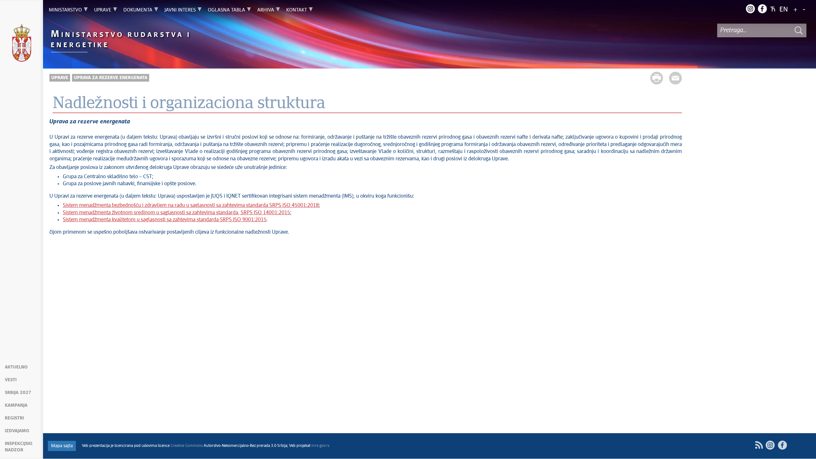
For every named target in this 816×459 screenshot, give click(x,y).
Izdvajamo (17, 431)
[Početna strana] (21, 44)
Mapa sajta (62, 446)
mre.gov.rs (320, 446)
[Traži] (798, 30)
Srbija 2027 (18, 392)
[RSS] (759, 445)
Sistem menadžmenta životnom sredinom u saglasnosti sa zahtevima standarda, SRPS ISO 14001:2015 (176, 212)
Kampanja (16, 405)
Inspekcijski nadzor (18, 446)
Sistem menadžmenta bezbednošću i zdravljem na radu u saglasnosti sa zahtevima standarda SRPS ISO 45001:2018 (191, 205)
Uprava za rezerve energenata (110, 78)
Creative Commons (187, 446)
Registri (14, 418)
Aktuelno (16, 367)
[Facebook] (762, 8)
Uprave (59, 78)
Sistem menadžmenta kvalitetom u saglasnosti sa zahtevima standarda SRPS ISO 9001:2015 (164, 219)
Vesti (11, 380)
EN (783, 9)
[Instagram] (750, 8)
